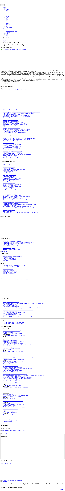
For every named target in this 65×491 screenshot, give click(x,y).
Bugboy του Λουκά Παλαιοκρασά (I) (10, 364)
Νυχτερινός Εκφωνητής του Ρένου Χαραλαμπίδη (13, 122)
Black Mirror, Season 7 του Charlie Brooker (12, 148)
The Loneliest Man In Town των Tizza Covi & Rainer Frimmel (15, 395)
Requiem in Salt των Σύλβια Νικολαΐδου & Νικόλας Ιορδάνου (15, 123)
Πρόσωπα (5, 15)
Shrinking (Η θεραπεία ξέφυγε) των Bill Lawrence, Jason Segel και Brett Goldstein (19, 138)
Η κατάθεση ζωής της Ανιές (8, 168)
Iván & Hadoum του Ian (8, 403)
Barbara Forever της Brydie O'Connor (10, 412)
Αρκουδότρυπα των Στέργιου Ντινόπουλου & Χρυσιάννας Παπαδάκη (17, 116)
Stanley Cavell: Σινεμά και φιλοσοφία (10, 170)
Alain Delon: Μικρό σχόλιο (8, 177)
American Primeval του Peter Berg (10, 155)
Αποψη (7, 23)
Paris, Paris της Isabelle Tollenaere (10, 304)
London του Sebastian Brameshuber (10, 409)
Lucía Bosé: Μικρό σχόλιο (8, 181)
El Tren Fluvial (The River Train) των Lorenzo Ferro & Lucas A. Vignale (17, 399)
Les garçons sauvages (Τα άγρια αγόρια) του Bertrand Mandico (15, 202)
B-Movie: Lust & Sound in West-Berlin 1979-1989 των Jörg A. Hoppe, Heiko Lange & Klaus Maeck (23, 375)
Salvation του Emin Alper (8, 394)
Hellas (7, 11)
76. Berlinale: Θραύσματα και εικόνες (10, 419)
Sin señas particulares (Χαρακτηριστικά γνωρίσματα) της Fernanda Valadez (18, 199)
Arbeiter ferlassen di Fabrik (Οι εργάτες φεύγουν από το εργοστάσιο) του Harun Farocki (21, 371)
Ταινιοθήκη (8, 32)
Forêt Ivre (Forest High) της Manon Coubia (11, 398)
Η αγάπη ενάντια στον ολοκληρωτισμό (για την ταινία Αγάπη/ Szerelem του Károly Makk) (21, 212)
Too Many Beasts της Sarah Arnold (10, 340)
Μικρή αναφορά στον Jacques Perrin (10, 189)
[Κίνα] (11, 480)
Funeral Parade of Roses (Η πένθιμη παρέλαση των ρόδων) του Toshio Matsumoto (19, 204)
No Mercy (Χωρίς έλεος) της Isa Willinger (11, 379)
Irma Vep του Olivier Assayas (9, 158)
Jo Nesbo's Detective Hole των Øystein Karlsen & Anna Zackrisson (16, 139)
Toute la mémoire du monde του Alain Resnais (12, 370)
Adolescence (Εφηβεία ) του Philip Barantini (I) (12, 151)
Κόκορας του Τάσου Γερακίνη (9, 117)
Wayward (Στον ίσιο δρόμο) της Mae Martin (12, 144)
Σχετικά (61, 489)
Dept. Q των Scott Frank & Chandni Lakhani (12, 146)
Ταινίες (4, 8)
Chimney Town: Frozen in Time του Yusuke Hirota (13, 322)
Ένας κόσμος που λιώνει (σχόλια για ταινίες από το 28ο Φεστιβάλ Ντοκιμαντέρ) (19, 357)
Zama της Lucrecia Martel (8, 211)
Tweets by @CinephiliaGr (6, 463)
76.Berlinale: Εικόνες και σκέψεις (10, 420)
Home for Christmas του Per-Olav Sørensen (12, 141)
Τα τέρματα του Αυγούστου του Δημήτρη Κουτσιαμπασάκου (15, 130)
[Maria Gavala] (13, 430)
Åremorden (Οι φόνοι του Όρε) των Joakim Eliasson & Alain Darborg (17, 154)
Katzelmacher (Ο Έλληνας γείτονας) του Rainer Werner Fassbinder (16, 196)
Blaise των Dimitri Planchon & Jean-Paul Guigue (13, 323)
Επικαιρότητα (6, 33)
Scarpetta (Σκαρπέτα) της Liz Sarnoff (10, 140)
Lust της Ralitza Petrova (8, 411)
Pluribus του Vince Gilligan (8, 143)
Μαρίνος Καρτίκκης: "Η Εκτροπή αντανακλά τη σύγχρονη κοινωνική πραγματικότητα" (20, 118)
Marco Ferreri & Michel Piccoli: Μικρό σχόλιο (12, 186)
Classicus (7, 9)
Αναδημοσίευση (9, 27)
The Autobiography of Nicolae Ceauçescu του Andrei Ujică (15, 374)
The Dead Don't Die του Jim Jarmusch (11, 205)
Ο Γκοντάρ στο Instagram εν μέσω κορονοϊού (12, 184)
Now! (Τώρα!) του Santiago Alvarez (10, 372)
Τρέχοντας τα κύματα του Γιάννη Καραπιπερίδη (12, 367)
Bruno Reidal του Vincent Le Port (10, 197)
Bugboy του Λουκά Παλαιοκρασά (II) (10, 366)
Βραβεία (7, 35)
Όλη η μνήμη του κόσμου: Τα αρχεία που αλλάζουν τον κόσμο (16, 387)
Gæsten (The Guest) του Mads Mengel (11, 302)
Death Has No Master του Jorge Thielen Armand (13, 343)
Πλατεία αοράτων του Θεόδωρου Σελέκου (11, 369)
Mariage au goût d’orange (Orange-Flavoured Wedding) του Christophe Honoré (19, 337)
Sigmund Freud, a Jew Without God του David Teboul (14, 200)
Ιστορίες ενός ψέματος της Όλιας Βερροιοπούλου (13, 361)
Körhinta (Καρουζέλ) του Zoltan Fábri (10, 203)
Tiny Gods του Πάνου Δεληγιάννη (10, 362)
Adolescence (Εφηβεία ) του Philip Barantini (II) (12, 152)
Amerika (7, 14)
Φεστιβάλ (8, 24)
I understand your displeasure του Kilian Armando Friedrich (15, 407)
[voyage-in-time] (4, 433)
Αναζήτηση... (3, 428)
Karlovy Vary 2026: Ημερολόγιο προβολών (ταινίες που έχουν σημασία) (17, 316)
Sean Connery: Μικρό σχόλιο (9, 187)
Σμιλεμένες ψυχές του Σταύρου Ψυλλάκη (11, 128)
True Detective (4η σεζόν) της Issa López (11, 156)
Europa (7, 12)
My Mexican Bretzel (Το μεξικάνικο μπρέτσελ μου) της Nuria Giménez (17, 377)
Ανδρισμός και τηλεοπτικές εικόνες (10, 145)
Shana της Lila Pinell (7, 345)
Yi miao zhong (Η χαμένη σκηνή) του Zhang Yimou (13, 195)
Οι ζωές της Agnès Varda (8, 171)
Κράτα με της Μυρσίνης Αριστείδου (10, 109)
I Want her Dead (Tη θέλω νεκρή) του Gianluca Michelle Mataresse (16, 382)
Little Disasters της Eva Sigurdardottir (10, 147)
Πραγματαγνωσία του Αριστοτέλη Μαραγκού (12, 363)
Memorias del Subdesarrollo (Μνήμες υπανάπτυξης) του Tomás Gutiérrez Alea (19, 207)
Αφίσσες (7, 29)
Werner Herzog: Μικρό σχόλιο (9, 176)
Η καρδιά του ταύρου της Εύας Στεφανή (11, 131)
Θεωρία (7, 26)
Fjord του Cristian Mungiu (8, 315)
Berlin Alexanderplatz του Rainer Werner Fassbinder (13, 157)
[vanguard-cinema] (5, 251)
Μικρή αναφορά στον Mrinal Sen (9, 175)
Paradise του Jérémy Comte (8, 406)
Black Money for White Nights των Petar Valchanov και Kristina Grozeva (18, 310)
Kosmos (7, 10)
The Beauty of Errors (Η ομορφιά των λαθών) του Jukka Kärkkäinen (17, 378)
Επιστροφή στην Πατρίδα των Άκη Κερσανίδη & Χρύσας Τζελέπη (16, 129)
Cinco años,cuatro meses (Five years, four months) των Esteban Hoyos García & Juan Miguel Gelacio (23, 303)
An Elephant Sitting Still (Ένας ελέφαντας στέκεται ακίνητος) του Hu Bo (17, 206)
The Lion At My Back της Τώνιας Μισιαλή (11, 111)
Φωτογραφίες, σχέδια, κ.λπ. (11, 31)
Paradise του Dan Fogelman (8, 149)
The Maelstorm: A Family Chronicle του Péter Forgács (14, 376)
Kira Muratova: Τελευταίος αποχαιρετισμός (12, 173)
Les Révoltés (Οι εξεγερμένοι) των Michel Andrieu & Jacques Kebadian (17, 208)
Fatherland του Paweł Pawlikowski (10, 313)
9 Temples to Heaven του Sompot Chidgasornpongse (13, 341)
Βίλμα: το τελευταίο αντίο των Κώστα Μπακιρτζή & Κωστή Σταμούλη (17, 368)
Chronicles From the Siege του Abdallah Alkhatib (13, 401)
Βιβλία (7, 25)
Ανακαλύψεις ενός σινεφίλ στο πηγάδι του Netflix (13, 198)
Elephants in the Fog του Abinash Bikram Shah (12, 333)
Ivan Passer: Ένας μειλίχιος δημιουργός (11, 179)
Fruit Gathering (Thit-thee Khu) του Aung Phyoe (13, 300)
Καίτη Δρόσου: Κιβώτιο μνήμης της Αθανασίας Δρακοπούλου (15, 126)
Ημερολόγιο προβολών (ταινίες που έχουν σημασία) (13, 359)
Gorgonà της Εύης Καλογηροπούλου (10, 120)
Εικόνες (4, 28)
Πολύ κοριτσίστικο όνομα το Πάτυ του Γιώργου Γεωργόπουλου (16, 115)
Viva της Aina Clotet (7, 349)
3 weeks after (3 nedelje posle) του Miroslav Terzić (13, 308)
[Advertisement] (15, 2)
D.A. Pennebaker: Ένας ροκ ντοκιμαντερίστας (12, 178)
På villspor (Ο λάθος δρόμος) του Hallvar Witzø (12, 153)
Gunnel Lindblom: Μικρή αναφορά (10, 188)
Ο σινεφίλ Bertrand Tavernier (9, 166)
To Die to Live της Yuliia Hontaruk (10, 311)
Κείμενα (4, 21)
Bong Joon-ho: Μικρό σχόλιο (9, 180)
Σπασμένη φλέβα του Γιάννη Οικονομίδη (11, 114)
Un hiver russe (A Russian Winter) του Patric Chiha (13, 404)
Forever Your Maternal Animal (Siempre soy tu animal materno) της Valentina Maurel (20, 329)
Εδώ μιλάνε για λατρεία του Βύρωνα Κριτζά (12, 125)
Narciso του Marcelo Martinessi (9, 405)
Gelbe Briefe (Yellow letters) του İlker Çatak (12, 314)
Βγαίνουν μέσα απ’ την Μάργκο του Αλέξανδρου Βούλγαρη (15, 124)
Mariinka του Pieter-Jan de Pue (9, 383)
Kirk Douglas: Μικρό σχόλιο (9, 183)
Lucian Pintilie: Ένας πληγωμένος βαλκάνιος (12, 172)
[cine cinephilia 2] (4, 481)
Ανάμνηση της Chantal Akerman (9, 164)
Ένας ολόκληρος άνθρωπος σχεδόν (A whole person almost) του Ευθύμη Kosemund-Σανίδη (21, 112)
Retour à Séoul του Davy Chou (9, 194)
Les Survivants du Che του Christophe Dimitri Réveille (14, 335)
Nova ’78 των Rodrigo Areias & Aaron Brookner (13, 380)
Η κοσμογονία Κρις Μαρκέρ (9, 167)
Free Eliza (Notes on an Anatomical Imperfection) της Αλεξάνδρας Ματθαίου (18, 113)
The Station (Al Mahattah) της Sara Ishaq (11, 348)
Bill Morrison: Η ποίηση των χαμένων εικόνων (12, 385)
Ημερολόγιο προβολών (8, 421)
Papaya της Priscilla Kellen (8, 414)
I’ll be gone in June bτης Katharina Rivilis (11, 331)
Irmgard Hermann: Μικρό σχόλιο (9, 185)
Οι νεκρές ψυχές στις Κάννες (9, 210)
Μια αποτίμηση (6, 358)
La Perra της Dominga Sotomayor (10, 342)
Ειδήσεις (7, 34)
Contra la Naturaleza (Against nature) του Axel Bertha (14, 312)
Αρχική (4, 7)
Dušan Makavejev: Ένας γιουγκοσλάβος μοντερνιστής (14, 169)
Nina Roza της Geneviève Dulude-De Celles (12, 396)
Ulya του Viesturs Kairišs (8, 332)
